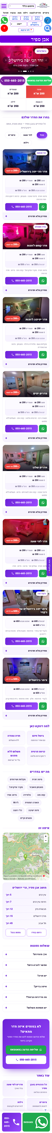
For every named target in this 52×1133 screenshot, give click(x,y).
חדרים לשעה (35, 12)
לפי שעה (27, 135)
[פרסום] (4, 20)
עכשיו (13, 12)
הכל (42, 135)
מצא (19, 12)
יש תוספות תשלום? (37, 1008)
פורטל (5, 12)
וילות (25, 12)
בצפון (37, 18)
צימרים (46, 12)
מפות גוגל (16, 932)
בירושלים (34, 24)
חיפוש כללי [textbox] (28, 6)
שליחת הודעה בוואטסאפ (39, 80)
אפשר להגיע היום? (37, 965)
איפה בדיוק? (40, 986)
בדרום (14, 18)
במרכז (26, 18)
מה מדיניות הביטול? (36, 997)
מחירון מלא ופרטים (37, 216)
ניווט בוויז (36, 932)
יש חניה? (42, 975)
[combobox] (22, 6)
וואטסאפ (28, 1122)
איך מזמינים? (40, 954)
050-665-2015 (14, 81)
